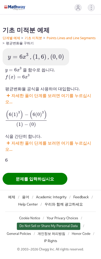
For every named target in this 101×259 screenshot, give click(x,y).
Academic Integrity (51, 197)
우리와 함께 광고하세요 (64, 204)
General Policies (19, 234)
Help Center (28, 204)
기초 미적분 (33, 38)
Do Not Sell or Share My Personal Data (48, 226)
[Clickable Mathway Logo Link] (14, 7)
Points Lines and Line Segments (71, 38)
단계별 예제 (11, 38)
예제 (11, 197)
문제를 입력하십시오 (35, 179)
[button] (78, 7)
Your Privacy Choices (62, 218)
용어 (25, 197)
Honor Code (81, 234)
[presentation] (18, 56)
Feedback (81, 197)
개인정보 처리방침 (51, 234)
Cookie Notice (29, 218)
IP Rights (50, 241)
